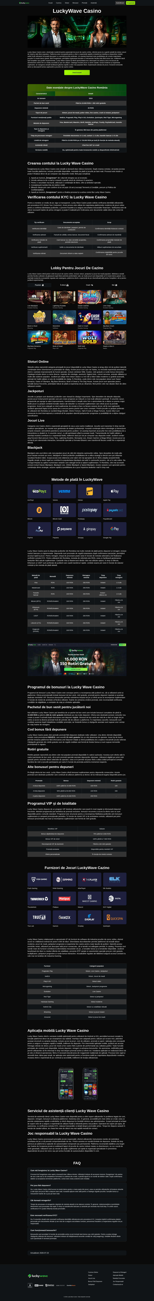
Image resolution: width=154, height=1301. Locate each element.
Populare (38, 285)
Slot (113, 285)
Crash (88, 285)
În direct (63, 285)
